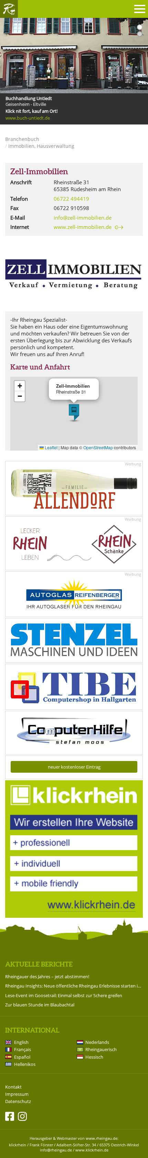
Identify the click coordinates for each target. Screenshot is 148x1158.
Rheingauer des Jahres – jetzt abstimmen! (47, 976)
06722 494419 (71, 198)
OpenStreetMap (98, 447)
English (21, 1042)
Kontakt (13, 1087)
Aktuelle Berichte (39, 964)
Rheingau (9, 9)
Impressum (17, 1094)
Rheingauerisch (101, 1049)
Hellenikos (24, 1064)
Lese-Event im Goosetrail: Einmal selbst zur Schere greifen (63, 995)
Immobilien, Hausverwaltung (41, 146)
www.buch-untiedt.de (28, 118)
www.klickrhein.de (91, 1150)
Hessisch (94, 1057)
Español (22, 1057)
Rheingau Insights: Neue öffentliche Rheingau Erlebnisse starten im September (74, 986)
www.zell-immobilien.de (83, 227)
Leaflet (50, 447)
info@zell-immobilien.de (83, 217)
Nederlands (97, 1042)
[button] (74, 412)
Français (22, 1049)
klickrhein (17, 1144)
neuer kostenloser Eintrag (74, 767)
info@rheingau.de (56, 1150)
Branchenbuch (22, 139)
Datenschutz (18, 1101)
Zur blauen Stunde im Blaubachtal (39, 1005)
